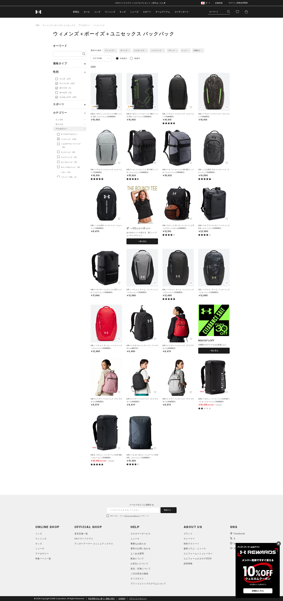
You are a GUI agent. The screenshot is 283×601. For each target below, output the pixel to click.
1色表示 (137, 58)
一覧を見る (142, 241)
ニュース (135, 538)
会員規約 (121, 598)
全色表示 (123, 58)
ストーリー (189, 538)
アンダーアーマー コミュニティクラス (93, 543)
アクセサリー (84, 25)
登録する (167, 510)
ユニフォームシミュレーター (198, 553)
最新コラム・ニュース (195, 548)
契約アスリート (191, 543)
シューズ (134, 11)
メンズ (97, 11)
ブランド (188, 533)
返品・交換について (141, 568)
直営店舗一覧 (81, 533)
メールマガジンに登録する (141, 504)
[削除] (115, 50)
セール (87, 11)
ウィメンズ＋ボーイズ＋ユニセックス (59, 25)
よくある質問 (137, 553)
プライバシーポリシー (132, 516)
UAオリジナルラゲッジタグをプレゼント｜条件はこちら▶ (140, 3)
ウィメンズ (110, 11)
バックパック (99, 25)
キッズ (123, 11)
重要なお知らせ (138, 543)
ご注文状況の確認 (139, 573)
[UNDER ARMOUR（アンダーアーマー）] (38, 12)
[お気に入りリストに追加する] (119, 107)
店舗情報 (219, 3)
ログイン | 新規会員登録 (238, 3)
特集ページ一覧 (43, 558)
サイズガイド (137, 578)
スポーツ (147, 11)
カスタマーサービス (141, 533)
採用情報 (188, 563)
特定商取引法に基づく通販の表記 (101, 598)
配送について (137, 558)
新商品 (76, 11)
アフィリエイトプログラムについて (148, 583)
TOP (37, 25)
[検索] (228, 11)
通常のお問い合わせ (141, 548)
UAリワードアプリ (83, 538)
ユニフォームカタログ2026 (198, 558)
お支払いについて (139, 563)
